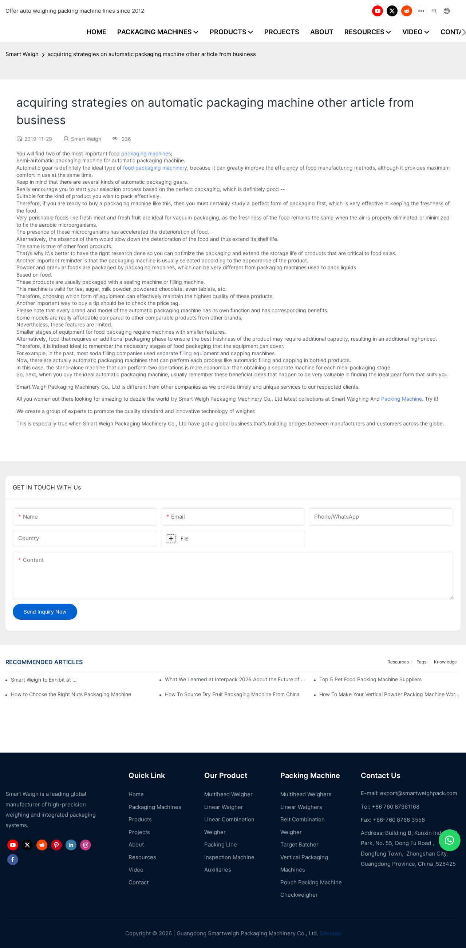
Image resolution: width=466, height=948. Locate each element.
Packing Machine (401, 399)
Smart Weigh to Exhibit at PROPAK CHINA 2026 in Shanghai (45, 680)
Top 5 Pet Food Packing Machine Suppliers (370, 679)
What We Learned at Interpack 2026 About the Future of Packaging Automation (235, 679)
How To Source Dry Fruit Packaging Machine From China (232, 694)
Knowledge (445, 662)
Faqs (421, 662)
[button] (464, 32)
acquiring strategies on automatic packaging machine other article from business (152, 54)
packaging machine (144, 153)
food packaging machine (152, 167)
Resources (398, 662)
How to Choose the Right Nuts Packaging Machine (71, 694)
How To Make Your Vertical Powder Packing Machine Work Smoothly (390, 694)
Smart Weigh (22, 54)
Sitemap (329, 933)
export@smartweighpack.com (418, 793)
